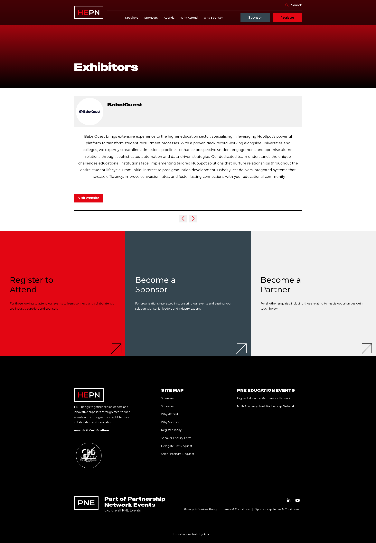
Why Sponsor (213, 17)
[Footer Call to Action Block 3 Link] (313, 293)
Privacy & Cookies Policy (200, 509)
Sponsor (255, 17)
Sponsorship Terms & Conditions (277, 509)
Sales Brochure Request (177, 454)
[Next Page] (193, 218)
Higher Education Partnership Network (263, 398)
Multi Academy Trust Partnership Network (266, 406)
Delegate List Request (176, 446)
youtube (297, 500)
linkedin (288, 500)
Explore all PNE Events (122, 510)
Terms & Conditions (236, 509)
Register (287, 17)
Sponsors (151, 17)
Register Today (171, 430)
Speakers (131, 17)
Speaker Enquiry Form (176, 438)
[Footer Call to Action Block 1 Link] (62, 293)
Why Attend (189, 17)
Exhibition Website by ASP (191, 534)
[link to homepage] (88, 12)
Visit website (88, 198)
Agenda (169, 17)
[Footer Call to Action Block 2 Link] (188, 293)
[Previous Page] (183, 218)
